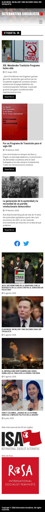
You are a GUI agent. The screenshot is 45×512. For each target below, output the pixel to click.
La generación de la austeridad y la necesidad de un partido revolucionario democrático (20, 204)
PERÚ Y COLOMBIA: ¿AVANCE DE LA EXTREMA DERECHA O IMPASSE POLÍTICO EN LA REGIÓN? (20, 414)
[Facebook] (17, 243)
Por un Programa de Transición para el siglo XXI (22, 145)
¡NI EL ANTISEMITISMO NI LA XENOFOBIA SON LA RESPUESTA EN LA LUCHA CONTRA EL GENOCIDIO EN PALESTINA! (22, 288)
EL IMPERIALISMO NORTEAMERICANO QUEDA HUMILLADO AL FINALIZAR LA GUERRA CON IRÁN (21, 372)
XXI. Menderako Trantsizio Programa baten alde (21, 67)
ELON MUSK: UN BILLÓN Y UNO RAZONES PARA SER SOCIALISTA (21, 3)
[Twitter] (26, 243)
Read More (9, 97)
